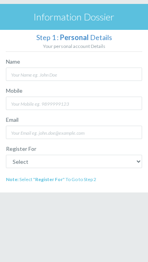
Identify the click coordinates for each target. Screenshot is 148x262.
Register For (21, 148)
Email (12, 119)
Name (13, 61)
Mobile (14, 90)
